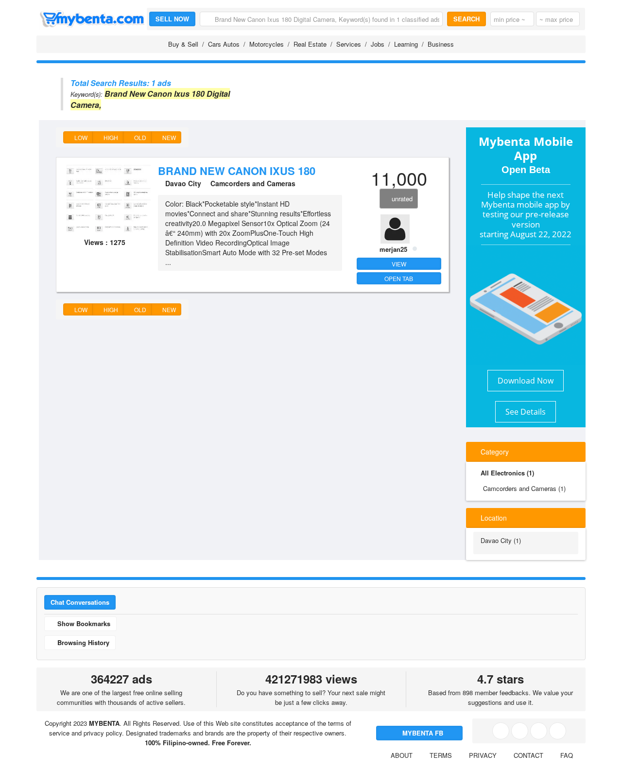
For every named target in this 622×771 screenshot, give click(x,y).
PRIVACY (483, 755)
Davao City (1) (501, 540)
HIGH (110, 137)
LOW (80, 137)
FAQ (566, 755)
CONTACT (528, 755)
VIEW (399, 264)
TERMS (441, 755)
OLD (139, 137)
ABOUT (402, 755)
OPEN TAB (398, 278)
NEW (168, 137)
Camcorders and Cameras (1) (524, 488)
